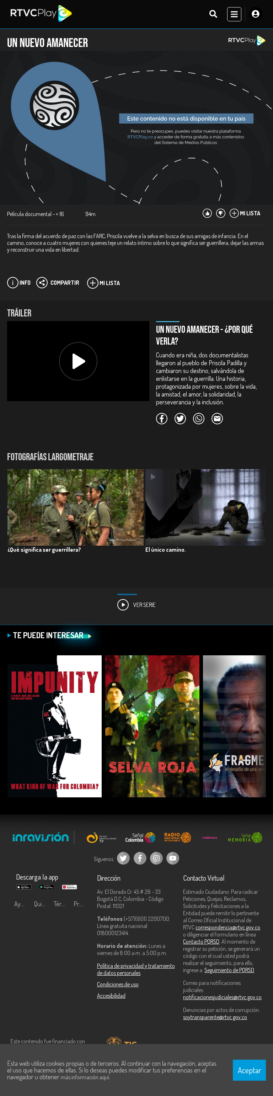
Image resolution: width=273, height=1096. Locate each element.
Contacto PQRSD (201, 941)
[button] (257, 522)
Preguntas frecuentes (82, 904)
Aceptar (249, 1070)
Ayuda (22, 904)
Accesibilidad (111, 995)
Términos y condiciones (62, 904)
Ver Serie (144, 604)
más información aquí (85, 1077)
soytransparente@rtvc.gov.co (215, 1017)
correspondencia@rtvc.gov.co (228, 927)
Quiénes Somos (42, 904)
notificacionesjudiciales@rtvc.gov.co (222, 997)
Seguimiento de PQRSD (229, 970)
